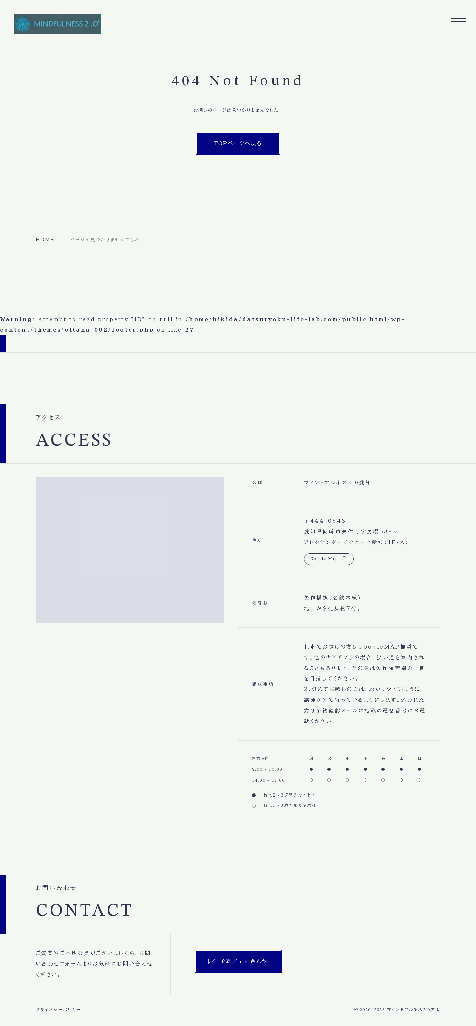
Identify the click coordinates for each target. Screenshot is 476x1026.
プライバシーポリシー (58, 1010)
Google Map (324, 559)
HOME (45, 239)
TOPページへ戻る (238, 143)
